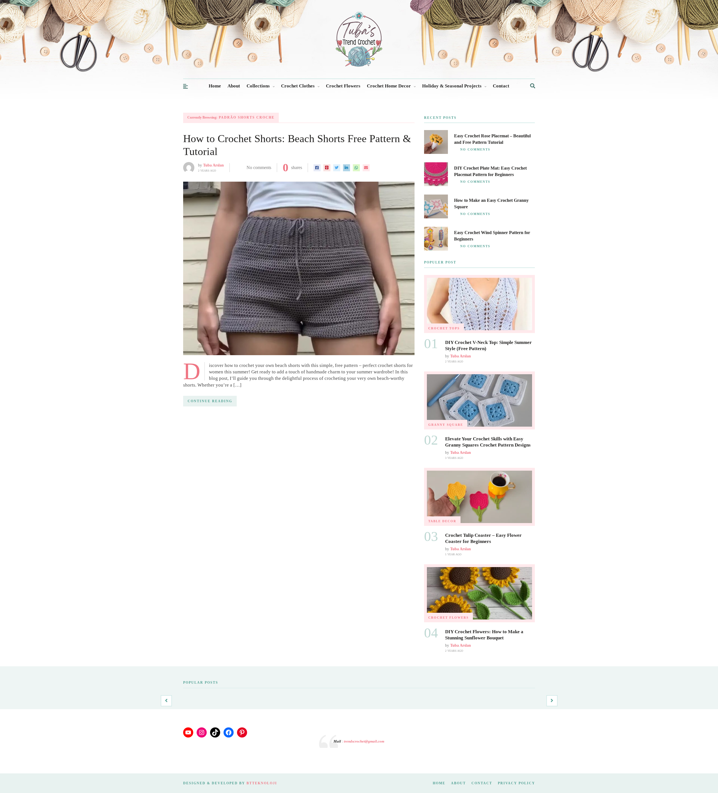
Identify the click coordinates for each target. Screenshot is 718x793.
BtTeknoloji (262, 783)
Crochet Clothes (298, 86)
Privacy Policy (516, 783)
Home (215, 86)
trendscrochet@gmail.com (364, 741)
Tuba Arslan (213, 165)
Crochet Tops (444, 328)
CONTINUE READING (210, 401)
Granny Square (445, 424)
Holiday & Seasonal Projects (452, 86)
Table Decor (442, 521)
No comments (259, 167)
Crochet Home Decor (389, 86)
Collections (258, 86)
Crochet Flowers (343, 86)
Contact (501, 86)
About (233, 86)
